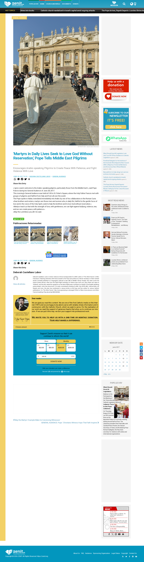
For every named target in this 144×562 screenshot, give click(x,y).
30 (119, 370)
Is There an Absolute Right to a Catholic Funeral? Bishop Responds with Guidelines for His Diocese (119, 250)
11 (127, 358)
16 (119, 362)
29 (116, 370)
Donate (75, 4)
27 (109, 370)
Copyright (124, 553)
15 (116, 362)
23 (119, 366)
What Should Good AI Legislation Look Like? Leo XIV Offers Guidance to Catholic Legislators (116, 155)
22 (116, 366)
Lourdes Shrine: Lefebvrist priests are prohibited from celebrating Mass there (119, 262)
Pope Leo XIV (33, 4)
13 (109, 362)
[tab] (110, 508)
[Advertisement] (56, 401)
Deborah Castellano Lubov (39, 176)
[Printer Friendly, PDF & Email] (18, 219)
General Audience (19, 18)
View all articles (19, 284)
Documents (66, 4)
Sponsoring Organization (101, 553)
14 (112, 362)
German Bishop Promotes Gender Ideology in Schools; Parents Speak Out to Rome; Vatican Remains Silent (119, 236)
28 (112, 370)
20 (109, 366)
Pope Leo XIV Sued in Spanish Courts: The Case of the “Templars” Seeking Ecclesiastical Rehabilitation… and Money (119, 221)
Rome (42, 4)
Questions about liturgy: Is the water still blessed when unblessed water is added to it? (120, 207)
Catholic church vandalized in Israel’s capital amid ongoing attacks (28, 11)
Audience (88, 553)
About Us (76, 553)
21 (112, 366)
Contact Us (133, 553)
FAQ (82, 553)
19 (105, 366)
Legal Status (115, 553)
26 (105, 370)
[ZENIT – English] (16, 3)
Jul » (109, 374)
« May (105, 374)
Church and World (53, 4)
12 (105, 362)
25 (127, 366)
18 (127, 362)
